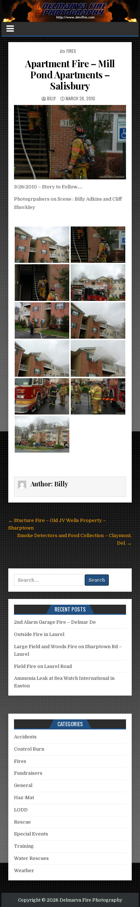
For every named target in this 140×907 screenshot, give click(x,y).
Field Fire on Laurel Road (43, 666)
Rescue (22, 822)
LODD (21, 809)
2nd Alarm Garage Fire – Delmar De (55, 622)
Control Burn (29, 749)
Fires (71, 51)
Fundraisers (28, 773)
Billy (51, 98)
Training (24, 846)
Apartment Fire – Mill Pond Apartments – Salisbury (70, 74)
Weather (24, 870)
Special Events (31, 834)
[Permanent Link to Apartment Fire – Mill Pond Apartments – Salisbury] (70, 142)
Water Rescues (31, 858)
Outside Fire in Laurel (39, 634)
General (23, 785)
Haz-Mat (24, 797)
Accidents (25, 736)
